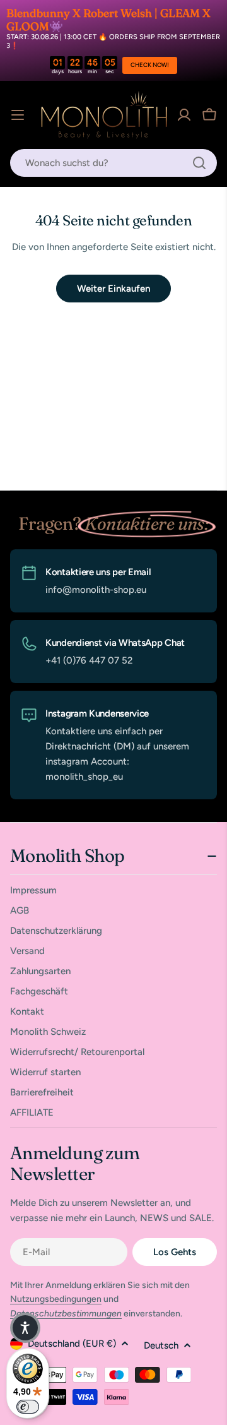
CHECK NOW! (150, 64)
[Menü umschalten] (17, 114)
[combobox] (113, 163)
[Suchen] (199, 162)
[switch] (27, 1407)
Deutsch (161, 1345)
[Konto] (184, 114)
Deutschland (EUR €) (72, 1343)
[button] (25, 1328)
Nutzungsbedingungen (56, 1299)
